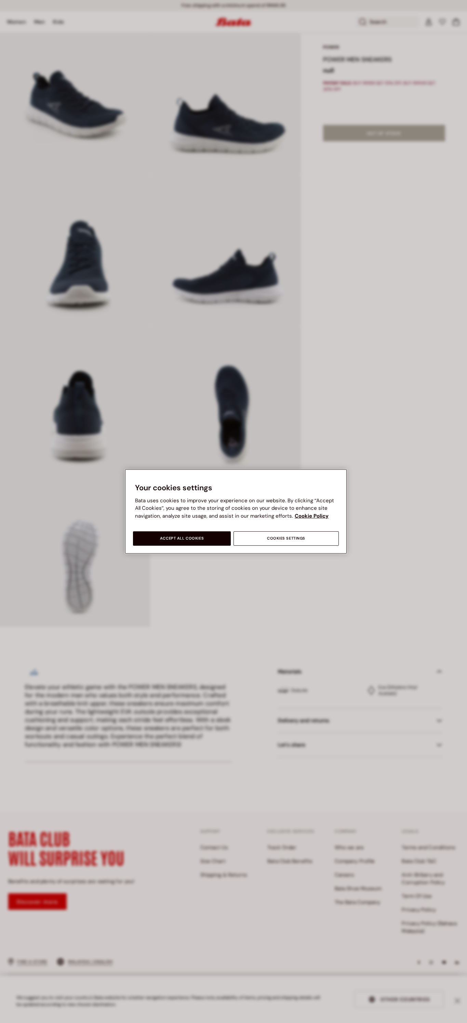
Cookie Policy (312, 516)
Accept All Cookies (182, 538)
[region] (236, 511)
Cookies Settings (286, 538)
